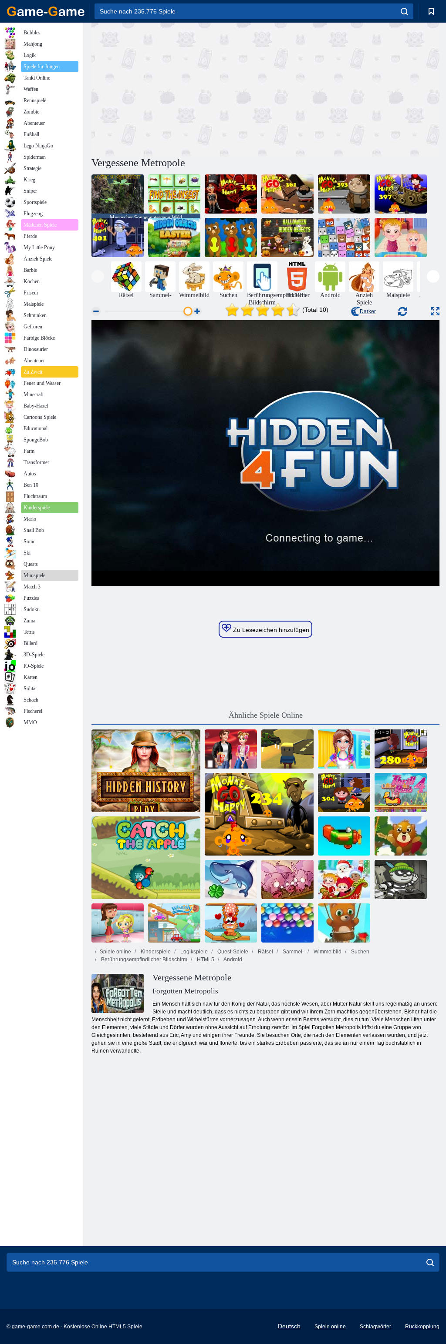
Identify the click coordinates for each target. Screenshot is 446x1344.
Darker (368, 311)
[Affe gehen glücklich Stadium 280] (401, 749)
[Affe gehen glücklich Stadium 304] (344, 792)
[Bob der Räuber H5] (401, 879)
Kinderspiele (155, 952)
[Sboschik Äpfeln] (145, 857)
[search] (404, 11)
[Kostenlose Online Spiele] (46, 11)
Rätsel (265, 952)
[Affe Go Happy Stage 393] (344, 194)
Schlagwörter (375, 1327)
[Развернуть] (435, 311)
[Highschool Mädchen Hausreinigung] (344, 749)
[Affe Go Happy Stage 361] (287, 194)
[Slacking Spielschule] (117, 923)
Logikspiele (193, 952)
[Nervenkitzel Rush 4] (401, 792)
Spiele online (115, 952)
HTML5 (205, 959)
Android (232, 959)
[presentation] (97, 276)
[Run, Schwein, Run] (287, 879)
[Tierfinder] (344, 237)
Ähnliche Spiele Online (266, 715)
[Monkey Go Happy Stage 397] (401, 194)
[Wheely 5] (174, 923)
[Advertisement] (178, 88)
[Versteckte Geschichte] (145, 770)
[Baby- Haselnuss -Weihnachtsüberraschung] (344, 879)
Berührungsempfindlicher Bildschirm (143, 959)
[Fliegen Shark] (231, 879)
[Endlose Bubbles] (287, 923)
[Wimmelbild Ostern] (174, 237)
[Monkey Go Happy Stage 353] (231, 194)
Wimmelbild (326, 952)
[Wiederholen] (344, 836)
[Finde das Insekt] (174, 194)
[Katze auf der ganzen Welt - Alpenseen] (231, 923)
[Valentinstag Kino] (231, 749)
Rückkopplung (422, 1327)
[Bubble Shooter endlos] (344, 923)
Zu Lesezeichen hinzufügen (270, 629)
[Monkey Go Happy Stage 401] (117, 237)
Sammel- (292, 952)
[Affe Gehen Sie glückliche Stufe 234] (259, 814)
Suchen (359, 952)
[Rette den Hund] (231, 237)
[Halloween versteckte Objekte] (287, 237)
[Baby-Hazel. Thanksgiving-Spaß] (401, 237)
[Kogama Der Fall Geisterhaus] (287, 749)
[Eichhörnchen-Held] (401, 836)
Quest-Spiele (232, 952)
